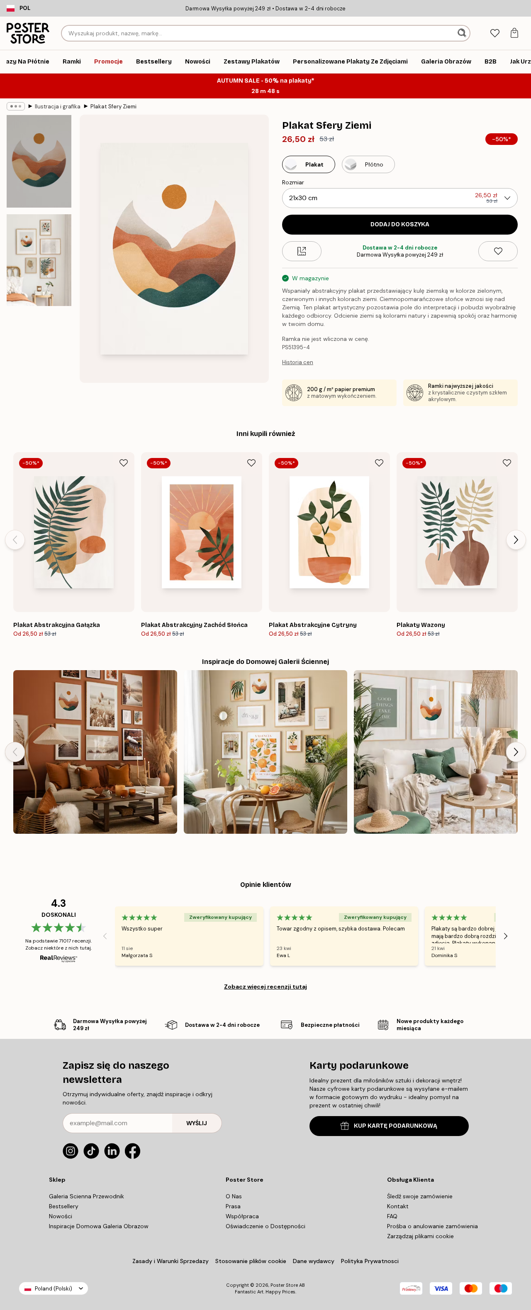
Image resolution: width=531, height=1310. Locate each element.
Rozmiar (293, 182)
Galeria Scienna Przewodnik (86, 1196)
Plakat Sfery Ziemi (113, 106)
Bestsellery (63, 1206)
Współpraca (242, 1216)
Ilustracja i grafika (57, 106)
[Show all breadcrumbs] (16, 106)
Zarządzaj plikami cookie (420, 1236)
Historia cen (297, 362)
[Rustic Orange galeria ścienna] (95, 752)
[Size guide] (302, 251)
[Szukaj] (462, 33)
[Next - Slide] (516, 540)
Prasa (233, 1206)
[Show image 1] (39, 161)
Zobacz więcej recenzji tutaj (265, 986)
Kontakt (398, 1206)
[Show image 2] (39, 260)
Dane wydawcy (313, 1261)
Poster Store (284, 1285)
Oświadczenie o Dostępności (265, 1226)
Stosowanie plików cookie (250, 1261)
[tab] (494, 33)
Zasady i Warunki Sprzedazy (170, 1261)
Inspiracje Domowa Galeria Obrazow (99, 1226)
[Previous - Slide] (15, 540)
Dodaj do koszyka (399, 224)
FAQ (392, 1216)
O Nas (234, 1196)
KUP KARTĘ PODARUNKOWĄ (395, 1125)
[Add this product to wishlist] (498, 251)
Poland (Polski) (53, 1288)
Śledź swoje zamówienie (420, 1196)
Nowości (60, 1216)
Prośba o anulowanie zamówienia (432, 1226)
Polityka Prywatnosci (370, 1261)
